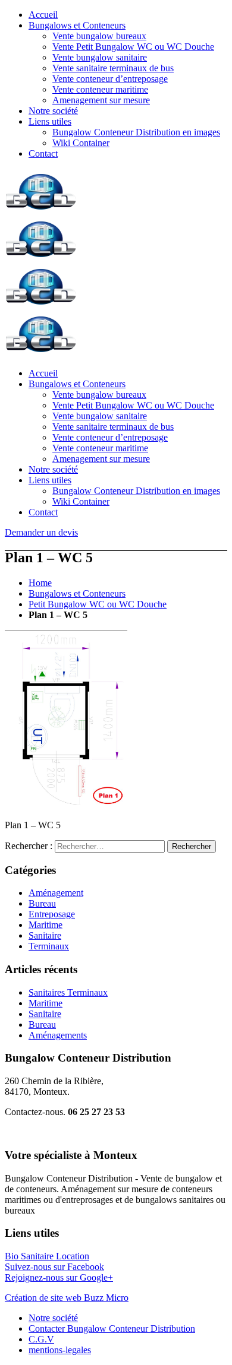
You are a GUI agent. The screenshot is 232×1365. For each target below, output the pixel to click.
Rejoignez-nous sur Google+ (59, 1277)
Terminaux (49, 946)
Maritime (45, 925)
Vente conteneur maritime (100, 89)
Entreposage (52, 914)
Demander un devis (41, 532)
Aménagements (58, 1035)
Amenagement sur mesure (101, 100)
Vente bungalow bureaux (99, 36)
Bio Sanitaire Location (47, 1256)
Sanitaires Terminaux (68, 992)
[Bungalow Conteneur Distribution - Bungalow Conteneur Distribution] (41, 210)
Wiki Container (80, 143)
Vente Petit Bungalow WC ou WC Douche (133, 47)
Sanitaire (45, 935)
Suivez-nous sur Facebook (54, 1267)
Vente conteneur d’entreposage (110, 79)
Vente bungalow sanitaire (99, 57)
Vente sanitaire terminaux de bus (113, 68)
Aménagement (56, 893)
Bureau (42, 903)
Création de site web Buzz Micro (66, 1298)
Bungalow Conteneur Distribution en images (136, 132)
